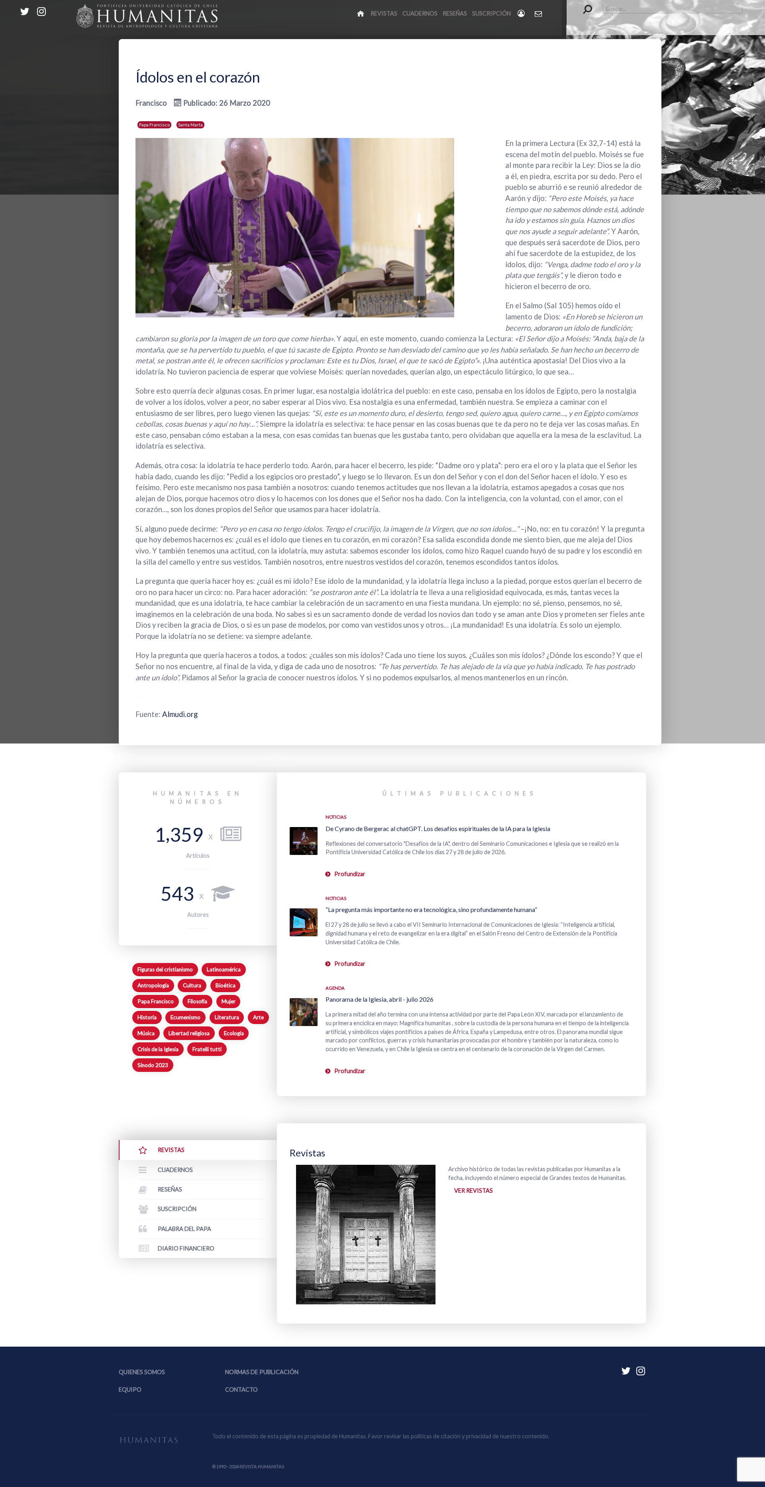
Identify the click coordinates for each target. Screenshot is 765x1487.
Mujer (228, 1001)
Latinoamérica (224, 969)
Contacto (241, 1389)
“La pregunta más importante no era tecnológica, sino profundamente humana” (431, 909)
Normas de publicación (261, 1372)
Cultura (192, 985)
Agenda (335, 988)
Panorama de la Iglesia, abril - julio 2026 (380, 999)
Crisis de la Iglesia (157, 1049)
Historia (147, 1017)
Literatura (227, 1017)
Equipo (130, 1389)
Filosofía (197, 1001)
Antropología (153, 985)
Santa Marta (190, 124)
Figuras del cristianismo (165, 969)
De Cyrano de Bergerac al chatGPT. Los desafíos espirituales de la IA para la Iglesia (438, 828)
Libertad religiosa (189, 1033)
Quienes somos (142, 1372)
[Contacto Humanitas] (539, 13)
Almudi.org (180, 714)
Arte (258, 1017)
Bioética (225, 985)
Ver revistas (473, 1190)
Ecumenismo (185, 1017)
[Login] (522, 13)
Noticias (336, 816)
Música (146, 1033)
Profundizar (349, 874)
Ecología (234, 1033)
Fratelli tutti (207, 1049)
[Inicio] (361, 13)
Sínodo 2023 (152, 1065)
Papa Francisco (154, 124)
